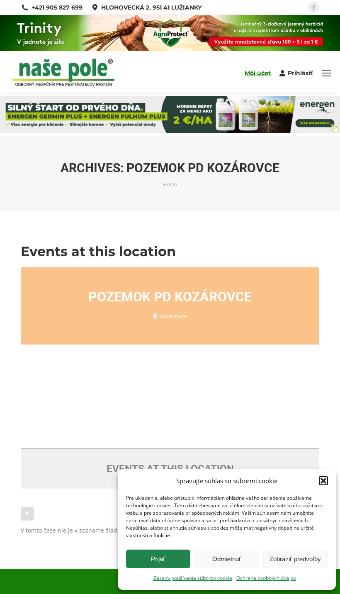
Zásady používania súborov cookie (192, 578)
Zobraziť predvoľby (295, 558)
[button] (323, 481)
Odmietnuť (226, 558)
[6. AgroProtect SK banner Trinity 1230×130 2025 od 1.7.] (170, 49)
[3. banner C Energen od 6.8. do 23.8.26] (170, 130)
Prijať (158, 558)
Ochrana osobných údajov (266, 578)
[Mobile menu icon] (326, 73)
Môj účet (258, 73)
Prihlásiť (300, 73)
